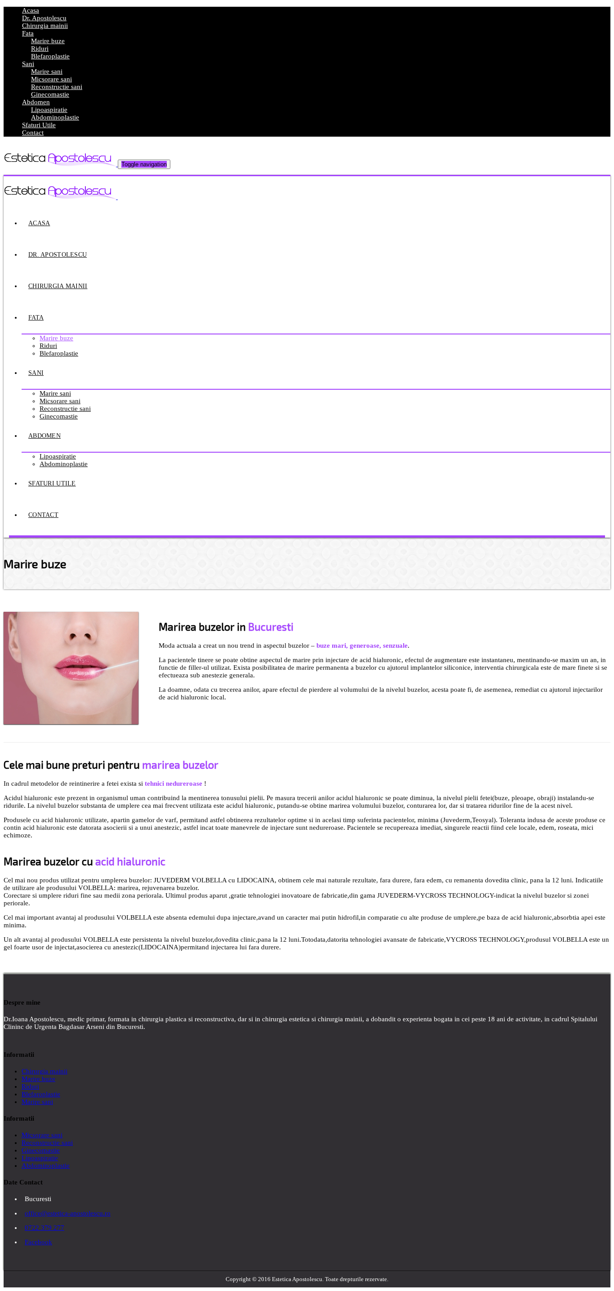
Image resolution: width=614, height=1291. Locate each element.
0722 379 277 (44, 1227)
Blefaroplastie (50, 56)
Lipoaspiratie (49, 109)
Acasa (30, 10)
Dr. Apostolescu (44, 18)
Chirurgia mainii (45, 25)
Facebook (38, 1242)
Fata (28, 33)
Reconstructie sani (56, 86)
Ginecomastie (50, 94)
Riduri (40, 48)
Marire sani (46, 71)
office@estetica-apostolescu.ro (68, 1213)
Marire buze (48, 41)
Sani (28, 63)
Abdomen (36, 102)
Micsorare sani (51, 79)
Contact (33, 132)
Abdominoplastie (55, 117)
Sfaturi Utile (39, 125)
